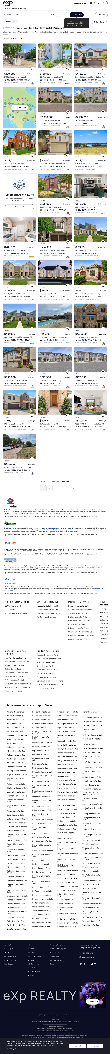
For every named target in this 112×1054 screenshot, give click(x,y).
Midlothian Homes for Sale (65, 834)
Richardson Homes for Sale (91, 713)
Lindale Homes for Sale (66, 753)
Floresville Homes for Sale (42, 772)
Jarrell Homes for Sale (41, 910)
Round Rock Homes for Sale (91, 740)
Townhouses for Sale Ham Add (49, 613)
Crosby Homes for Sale (16, 903)
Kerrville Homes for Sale (41, 922)
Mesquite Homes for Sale (67, 825)
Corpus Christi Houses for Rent (50, 681)
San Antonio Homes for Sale (80, 609)
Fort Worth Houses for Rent (48, 670)
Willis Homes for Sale (90, 907)
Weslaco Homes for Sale (92, 903)
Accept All (77, 1046)
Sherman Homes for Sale (92, 789)
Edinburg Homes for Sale (42, 743)
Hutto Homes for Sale (40, 903)
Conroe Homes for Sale (78, 639)
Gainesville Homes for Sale (41, 815)
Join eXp (6, 952)
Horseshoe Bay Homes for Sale (42, 882)
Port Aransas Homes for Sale (66, 914)
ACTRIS (89, 549)
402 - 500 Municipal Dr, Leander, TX (18, 337)
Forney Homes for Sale (41, 781)
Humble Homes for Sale (41, 895)
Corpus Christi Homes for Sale (81, 632)
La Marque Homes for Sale (67, 723)
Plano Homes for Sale (65, 903)
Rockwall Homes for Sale (92, 725)
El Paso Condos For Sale (15, 680)
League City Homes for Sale (66, 736)
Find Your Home (80, 3)
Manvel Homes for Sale (66, 796)
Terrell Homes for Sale (91, 844)
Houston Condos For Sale (15, 658)
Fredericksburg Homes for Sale (42, 792)
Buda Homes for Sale (15, 815)
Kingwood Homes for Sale (67, 716)
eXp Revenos (32, 960)
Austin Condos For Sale (14, 665)
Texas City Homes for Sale (92, 853)
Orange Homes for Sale (66, 874)
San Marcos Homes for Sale (91, 772)
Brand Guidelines (55, 960)
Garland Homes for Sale (41, 823)
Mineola (55, 482)
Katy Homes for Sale (76, 624)
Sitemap (52, 964)
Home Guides (8, 964)
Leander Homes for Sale (66, 741)
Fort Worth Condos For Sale (16, 672)
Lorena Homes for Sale (66, 772)
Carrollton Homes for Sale (17, 840)
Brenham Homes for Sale (17, 796)
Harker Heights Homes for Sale (42, 855)
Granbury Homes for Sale (42, 841)
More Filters (78, 15)
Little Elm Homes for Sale (67, 756)
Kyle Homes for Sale (65, 719)
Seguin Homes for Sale (91, 785)
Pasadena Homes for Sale (67, 886)
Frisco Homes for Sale (40, 806)
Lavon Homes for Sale (66, 731)
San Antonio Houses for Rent (49, 658)
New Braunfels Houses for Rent (50, 684)
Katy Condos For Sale (14, 676)
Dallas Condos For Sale (14, 669)
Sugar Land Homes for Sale (91, 830)
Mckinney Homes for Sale (67, 817)
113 (67, 488)
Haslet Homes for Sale (41, 864)
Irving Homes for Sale (40, 907)
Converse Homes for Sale (17, 880)
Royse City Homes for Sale (92, 748)
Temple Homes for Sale (91, 840)
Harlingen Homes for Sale (42, 860)
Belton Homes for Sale (16, 784)
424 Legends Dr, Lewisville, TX (15, 164)
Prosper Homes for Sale (66, 927)
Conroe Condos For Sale (15, 691)
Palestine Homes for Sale (67, 878)
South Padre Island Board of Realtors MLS (54, 566)
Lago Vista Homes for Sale (67, 727)
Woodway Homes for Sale (92, 921)
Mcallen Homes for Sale (66, 813)
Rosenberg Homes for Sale (91, 730)
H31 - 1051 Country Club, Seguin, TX (53, 337)
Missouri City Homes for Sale (66, 843)
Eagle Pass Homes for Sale (40, 738)
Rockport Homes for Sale (92, 721)
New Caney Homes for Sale (66, 860)
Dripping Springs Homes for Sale (41, 732)
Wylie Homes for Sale (90, 925)
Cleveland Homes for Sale (17, 867)
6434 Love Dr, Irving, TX (49, 424)
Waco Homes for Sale (90, 884)
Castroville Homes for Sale (15, 845)
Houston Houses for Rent (47, 655)
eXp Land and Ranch (35, 971)
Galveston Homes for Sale (42, 820)
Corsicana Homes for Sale (17, 896)
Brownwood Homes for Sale (16, 806)
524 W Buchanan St (13, 606)
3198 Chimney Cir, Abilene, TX (15, 77)
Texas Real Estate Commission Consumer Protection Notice (55, 1033)
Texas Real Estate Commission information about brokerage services (55, 1030)
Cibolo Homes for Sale (15, 859)
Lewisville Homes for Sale (67, 745)
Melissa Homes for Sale (66, 821)
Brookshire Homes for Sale (15, 801)
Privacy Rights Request (58, 948)
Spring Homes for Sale (91, 813)
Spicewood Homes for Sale (91, 799)
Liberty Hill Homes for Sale (67, 749)
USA (43, 482)
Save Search (100, 22)
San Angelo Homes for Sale (91, 757)
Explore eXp (8, 945)
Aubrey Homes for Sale (16, 755)
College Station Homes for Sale (16, 872)
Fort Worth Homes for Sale (79, 621)
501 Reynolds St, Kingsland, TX (51, 77)
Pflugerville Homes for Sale (66, 895)
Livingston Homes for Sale (67, 760)
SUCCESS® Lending (34, 956)
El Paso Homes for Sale (78, 628)
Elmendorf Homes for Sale (42, 754)
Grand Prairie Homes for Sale (41, 846)
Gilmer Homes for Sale (41, 833)
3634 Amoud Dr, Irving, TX (14, 424)
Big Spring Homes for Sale (17, 788)
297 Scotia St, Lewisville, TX (86, 337)
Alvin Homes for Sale (15, 731)
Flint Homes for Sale (40, 768)
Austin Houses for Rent (46, 662)
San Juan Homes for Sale (92, 767)
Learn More (81, 1037)
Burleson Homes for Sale (17, 826)
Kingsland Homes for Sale (67, 712)
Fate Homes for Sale (40, 764)
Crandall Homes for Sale (16, 900)
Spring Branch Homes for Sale (92, 809)
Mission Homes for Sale (66, 838)
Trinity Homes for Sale (91, 867)
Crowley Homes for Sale (16, 907)
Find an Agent (8, 948)
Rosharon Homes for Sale (92, 735)
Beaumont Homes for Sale (15, 779)
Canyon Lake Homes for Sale (16, 835)
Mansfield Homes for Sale (67, 792)
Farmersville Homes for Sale (41, 759)
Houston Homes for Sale (78, 606)
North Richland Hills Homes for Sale (65, 866)
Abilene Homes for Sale (16, 712)
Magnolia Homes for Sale (67, 784)
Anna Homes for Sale (15, 739)
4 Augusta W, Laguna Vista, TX (16, 250)
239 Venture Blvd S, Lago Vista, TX (88, 164)
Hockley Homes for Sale (41, 872)
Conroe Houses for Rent (47, 688)
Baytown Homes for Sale (17, 774)
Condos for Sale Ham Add (47, 609)
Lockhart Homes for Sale (67, 764)
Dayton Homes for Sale (16, 925)
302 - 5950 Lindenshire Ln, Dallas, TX (89, 77)
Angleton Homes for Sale (17, 735)
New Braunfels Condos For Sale (18, 687)
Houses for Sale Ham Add (47, 606)
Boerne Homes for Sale (16, 792)
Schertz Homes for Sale (91, 781)
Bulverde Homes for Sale (17, 823)
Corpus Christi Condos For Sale (18, 684)
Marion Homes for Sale (66, 805)
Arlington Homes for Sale (17, 747)
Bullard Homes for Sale (16, 819)
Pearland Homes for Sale (67, 890)
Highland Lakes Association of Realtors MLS (55, 528)
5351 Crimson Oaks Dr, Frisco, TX (52, 164)
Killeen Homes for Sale (41, 926)
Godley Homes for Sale (41, 837)
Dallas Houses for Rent (46, 666)
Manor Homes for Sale (66, 788)
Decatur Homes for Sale (16, 929)
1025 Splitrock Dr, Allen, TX (14, 294)
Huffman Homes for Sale (42, 891)
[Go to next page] (74, 488)
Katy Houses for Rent (45, 673)
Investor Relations (10, 956)
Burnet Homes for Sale (16, 830)
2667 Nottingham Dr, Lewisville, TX (53, 250)
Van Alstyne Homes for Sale (91, 876)
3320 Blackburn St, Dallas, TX (15, 380)
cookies (14, 1041)
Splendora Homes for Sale (92, 804)
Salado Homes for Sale (91, 752)
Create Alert (19, 207)
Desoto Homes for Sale (41, 719)
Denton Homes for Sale (41, 716)
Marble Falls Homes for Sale (66, 801)
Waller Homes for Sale (91, 888)
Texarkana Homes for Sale (90, 849)
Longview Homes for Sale (67, 768)
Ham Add (65, 482)
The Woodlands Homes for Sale (91, 858)
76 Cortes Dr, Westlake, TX (85, 120)
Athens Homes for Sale (16, 751)
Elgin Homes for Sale (40, 750)
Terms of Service (71, 1021)
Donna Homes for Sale (41, 727)
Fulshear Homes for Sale (42, 810)
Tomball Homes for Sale (91, 863)
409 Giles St (10, 609)
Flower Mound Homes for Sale (42, 777)
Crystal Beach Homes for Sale (17, 912)
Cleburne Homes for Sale (17, 863)
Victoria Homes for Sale (91, 880)
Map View (102, 15)
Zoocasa (31, 948)
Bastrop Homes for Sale (16, 770)
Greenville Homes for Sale (42, 850)
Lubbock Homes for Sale (67, 776)
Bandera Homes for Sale (16, 766)
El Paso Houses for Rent (47, 677)
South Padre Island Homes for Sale (90, 794)
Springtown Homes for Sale (91, 818)
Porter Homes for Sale (66, 919)
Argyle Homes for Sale (15, 743)
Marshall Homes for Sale (67, 809)
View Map (21, 107)
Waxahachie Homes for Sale (91, 893)
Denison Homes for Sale (41, 712)
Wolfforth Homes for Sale (92, 917)
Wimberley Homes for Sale (91, 912)
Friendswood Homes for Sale (41, 801)
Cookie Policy (54, 956)
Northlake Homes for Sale (67, 870)
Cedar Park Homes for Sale (15, 851)
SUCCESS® (32, 952)
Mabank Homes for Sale (66, 780)
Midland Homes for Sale (66, 829)
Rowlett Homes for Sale (91, 744)
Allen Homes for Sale (15, 723)
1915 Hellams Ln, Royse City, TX (52, 380)
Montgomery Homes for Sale (66, 849)
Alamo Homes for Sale (15, 716)
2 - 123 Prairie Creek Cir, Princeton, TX (18, 467)
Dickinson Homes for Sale (42, 723)
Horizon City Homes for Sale (41, 877)
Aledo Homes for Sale (15, 719)
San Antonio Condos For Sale (17, 661)
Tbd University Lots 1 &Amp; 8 (17, 613)
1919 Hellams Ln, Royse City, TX (87, 380)
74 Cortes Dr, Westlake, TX (50, 120)
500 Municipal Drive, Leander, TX (88, 250)
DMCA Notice (55, 1019)
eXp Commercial (33, 964)
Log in (98, 3)
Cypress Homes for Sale (16, 917)
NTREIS (6, 512)
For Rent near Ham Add (46, 617)
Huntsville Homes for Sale (42, 899)
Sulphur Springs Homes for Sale (91, 835)
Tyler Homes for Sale (90, 871)
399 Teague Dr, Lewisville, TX (51, 207)
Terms (42, 1045)
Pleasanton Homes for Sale (66, 908)
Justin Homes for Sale (41, 914)
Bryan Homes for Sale (15, 811)
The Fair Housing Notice (81, 1035)
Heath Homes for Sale (41, 868)
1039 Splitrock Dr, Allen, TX (50, 294)
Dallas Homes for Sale (77, 617)
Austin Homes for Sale (77, 613)
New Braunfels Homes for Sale (81, 635)
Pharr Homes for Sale (65, 900)
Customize (95, 1046)
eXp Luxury (31, 968)
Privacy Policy (54, 952)
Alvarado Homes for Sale (16, 727)
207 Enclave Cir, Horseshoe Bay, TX (89, 294)
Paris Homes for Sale (65, 882)
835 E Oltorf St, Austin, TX (85, 207)
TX (48, 482)
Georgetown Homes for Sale (41, 828)
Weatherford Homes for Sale (91, 899)
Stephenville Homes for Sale (91, 824)
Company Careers (10, 960)
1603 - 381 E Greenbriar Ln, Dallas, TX (89, 424)
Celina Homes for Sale (16, 855)
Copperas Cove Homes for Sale (17, 885)
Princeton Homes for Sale (67, 923)
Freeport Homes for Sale (41, 796)
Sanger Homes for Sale (91, 777)
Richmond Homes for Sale (92, 717)
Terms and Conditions (57, 945)
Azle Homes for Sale (15, 763)
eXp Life (30, 945)
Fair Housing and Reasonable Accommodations (55, 1024)
